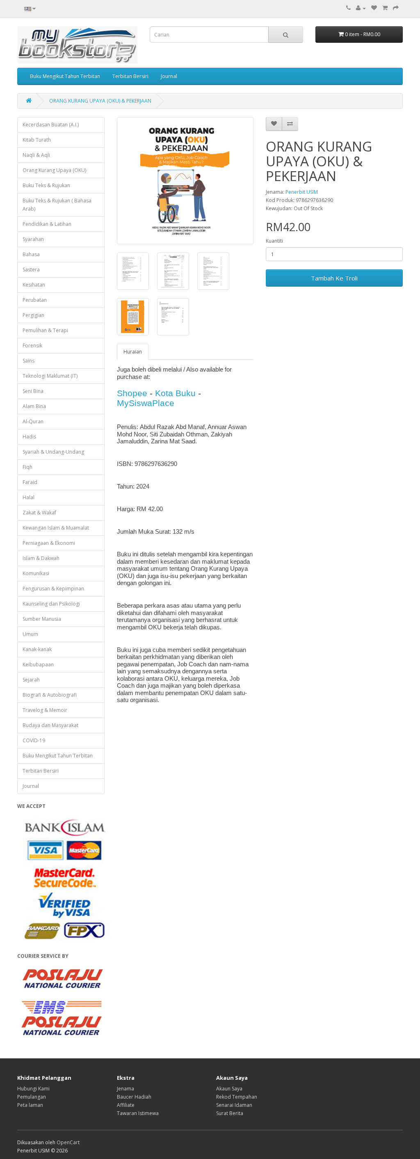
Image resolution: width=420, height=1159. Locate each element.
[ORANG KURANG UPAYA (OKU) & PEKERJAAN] (185, 180)
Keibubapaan (38, 664)
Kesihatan (34, 284)
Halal (28, 497)
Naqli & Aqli (36, 154)
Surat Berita (229, 1113)
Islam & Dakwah (41, 558)
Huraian (132, 351)
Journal (169, 76)
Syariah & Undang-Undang (53, 451)
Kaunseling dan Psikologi (51, 603)
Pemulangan (31, 1096)
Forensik (32, 345)
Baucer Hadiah (134, 1096)
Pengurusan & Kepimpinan (53, 588)
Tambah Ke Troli (334, 278)
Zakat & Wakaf (39, 512)
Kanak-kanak (37, 649)
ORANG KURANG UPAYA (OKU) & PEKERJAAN (100, 100)
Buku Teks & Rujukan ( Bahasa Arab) (57, 204)
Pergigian (33, 315)
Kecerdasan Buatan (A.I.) (51, 124)
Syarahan (33, 239)
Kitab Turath (37, 139)
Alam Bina (34, 406)
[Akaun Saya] (361, 8)
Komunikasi (36, 573)
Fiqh (27, 467)
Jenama (125, 1088)
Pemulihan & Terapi (45, 330)
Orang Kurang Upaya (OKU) (54, 170)
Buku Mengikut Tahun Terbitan (65, 76)
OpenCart (68, 1142)
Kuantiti (274, 240)
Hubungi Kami (33, 1088)
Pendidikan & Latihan (47, 223)
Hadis (29, 436)
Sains (28, 360)
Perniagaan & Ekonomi (49, 542)
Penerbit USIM (301, 191)
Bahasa (31, 254)
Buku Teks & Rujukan (46, 185)
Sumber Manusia (42, 618)
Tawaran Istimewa (138, 1113)
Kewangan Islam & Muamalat (56, 527)
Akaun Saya (229, 1088)
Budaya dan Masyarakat (50, 725)
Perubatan (35, 299)
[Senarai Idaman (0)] (374, 8)
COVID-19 (34, 740)
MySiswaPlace (145, 403)
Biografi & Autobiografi (50, 694)
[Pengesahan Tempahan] (396, 8)
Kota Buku (175, 393)
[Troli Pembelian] (385, 8)
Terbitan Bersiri (130, 76)
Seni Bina (33, 391)
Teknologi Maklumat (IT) (50, 375)
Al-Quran (33, 421)
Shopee (132, 393)
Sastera (31, 269)
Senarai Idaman (234, 1105)
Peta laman (30, 1105)
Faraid (30, 482)
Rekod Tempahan (236, 1096)
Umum (30, 634)
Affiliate (126, 1105)
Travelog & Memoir (45, 710)
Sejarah (31, 679)
